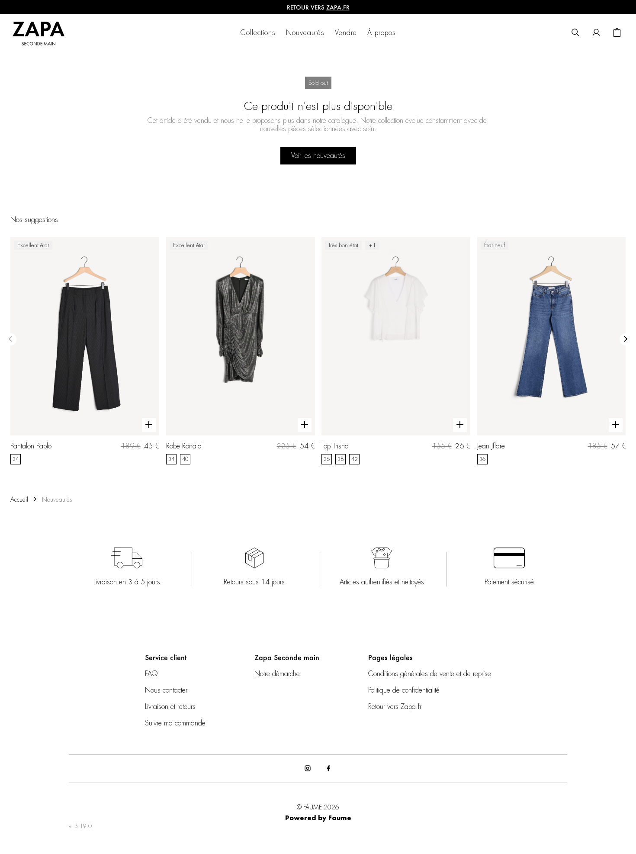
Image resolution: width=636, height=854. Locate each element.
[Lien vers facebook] (328, 769)
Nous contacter (166, 690)
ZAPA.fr (338, 7)
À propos (381, 32)
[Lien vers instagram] (308, 769)
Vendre (346, 32)
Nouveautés (305, 32)
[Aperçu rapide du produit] (149, 425)
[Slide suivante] (626, 339)
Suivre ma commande (175, 723)
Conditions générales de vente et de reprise (429, 673)
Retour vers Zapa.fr (394, 706)
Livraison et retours (170, 706)
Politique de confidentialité (404, 690)
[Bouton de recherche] (575, 33)
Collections (258, 32)
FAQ (151, 673)
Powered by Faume (318, 818)
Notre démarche (277, 673)
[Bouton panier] (617, 33)
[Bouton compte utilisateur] (596, 33)
